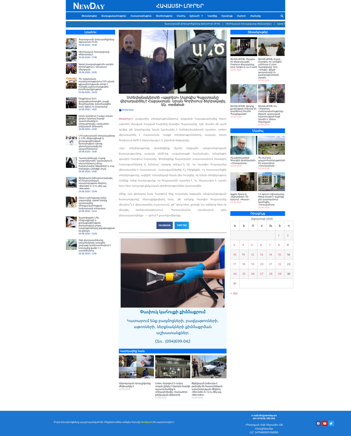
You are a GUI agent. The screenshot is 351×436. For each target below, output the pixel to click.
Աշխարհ (195, 16)
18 (243, 264)
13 (261, 254)
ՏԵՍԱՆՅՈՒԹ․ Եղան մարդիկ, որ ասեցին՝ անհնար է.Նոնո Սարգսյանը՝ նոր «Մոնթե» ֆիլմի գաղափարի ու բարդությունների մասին (270, 68)
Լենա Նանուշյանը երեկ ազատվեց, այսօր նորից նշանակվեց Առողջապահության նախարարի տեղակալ (93, 203)
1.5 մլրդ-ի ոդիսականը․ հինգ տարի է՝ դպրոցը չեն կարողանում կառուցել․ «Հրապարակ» (271, 199)
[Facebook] (318, 423)
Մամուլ (181, 16)
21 (270, 264)
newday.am (146, 422)
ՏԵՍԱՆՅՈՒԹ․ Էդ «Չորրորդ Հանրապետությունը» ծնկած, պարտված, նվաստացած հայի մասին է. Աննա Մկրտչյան (271, 114)
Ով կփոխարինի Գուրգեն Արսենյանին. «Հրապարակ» (243, 160)
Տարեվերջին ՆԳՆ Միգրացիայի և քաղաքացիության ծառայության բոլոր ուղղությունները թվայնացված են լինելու (97, 224)
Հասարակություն (141, 16)
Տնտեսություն (164, 16)
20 (261, 264)
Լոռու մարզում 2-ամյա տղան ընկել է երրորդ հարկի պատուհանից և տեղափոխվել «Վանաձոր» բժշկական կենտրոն (96, 121)
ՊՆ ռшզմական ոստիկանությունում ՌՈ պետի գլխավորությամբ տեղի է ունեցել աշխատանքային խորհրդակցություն (96, 84)
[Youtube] (325, 423)
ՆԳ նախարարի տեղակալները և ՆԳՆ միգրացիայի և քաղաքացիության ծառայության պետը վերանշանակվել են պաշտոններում (97, 142)
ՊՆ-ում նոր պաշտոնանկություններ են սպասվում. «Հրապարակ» (272, 162)
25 (244, 273)
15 (279, 254)
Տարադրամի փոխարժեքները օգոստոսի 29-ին (182, 23)
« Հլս (233, 293)
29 (279, 273)
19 (252, 264)
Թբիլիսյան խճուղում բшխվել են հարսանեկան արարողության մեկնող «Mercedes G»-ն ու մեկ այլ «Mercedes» (95, 183)
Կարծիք (212, 16)
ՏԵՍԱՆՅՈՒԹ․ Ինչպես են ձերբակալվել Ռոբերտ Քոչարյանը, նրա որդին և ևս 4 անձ (243, 63)
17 (234, 264)
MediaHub (125, 118)
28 (270, 273)
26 (252, 273)
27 (261, 273)
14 (270, 254)
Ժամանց (255, 16)
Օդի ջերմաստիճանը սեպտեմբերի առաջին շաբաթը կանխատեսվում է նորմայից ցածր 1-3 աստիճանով (95, 245)
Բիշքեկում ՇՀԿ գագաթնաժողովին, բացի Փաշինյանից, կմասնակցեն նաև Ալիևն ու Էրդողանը (95, 102)
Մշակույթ (227, 16)
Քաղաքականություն (113, 16)
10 (234, 254)
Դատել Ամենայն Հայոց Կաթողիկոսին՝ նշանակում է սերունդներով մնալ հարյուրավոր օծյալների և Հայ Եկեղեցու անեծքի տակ (96, 163)
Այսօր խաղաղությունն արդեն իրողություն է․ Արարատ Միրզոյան (96, 67)
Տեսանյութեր (89, 16)
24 (235, 273)
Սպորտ (241, 16)
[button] (196, 16)
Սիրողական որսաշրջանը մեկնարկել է (238, 23)
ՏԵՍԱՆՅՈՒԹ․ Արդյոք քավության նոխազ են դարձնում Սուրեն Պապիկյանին (243, 110)
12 (252, 254)
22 (279, 264)
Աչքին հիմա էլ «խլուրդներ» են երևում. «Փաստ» (240, 197)
